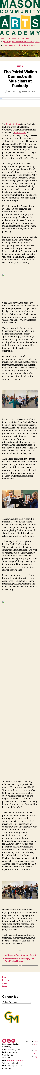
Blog (4, 977)
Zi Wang (14, 91)
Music (20, 66)
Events (5, 980)
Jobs (4, 983)
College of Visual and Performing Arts (22, 41)
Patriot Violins (13, 124)
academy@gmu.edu (15, 1060)
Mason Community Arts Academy (15, 38)
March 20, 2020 (28, 91)
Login (4, 986)
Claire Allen (20, 132)
